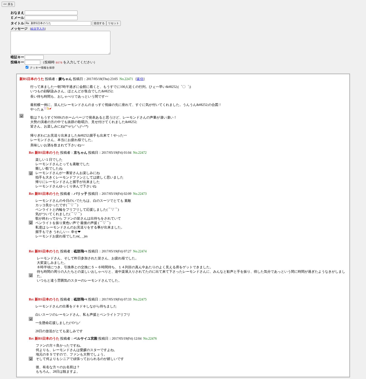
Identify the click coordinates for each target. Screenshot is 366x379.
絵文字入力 (38, 28)
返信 (140, 79)
